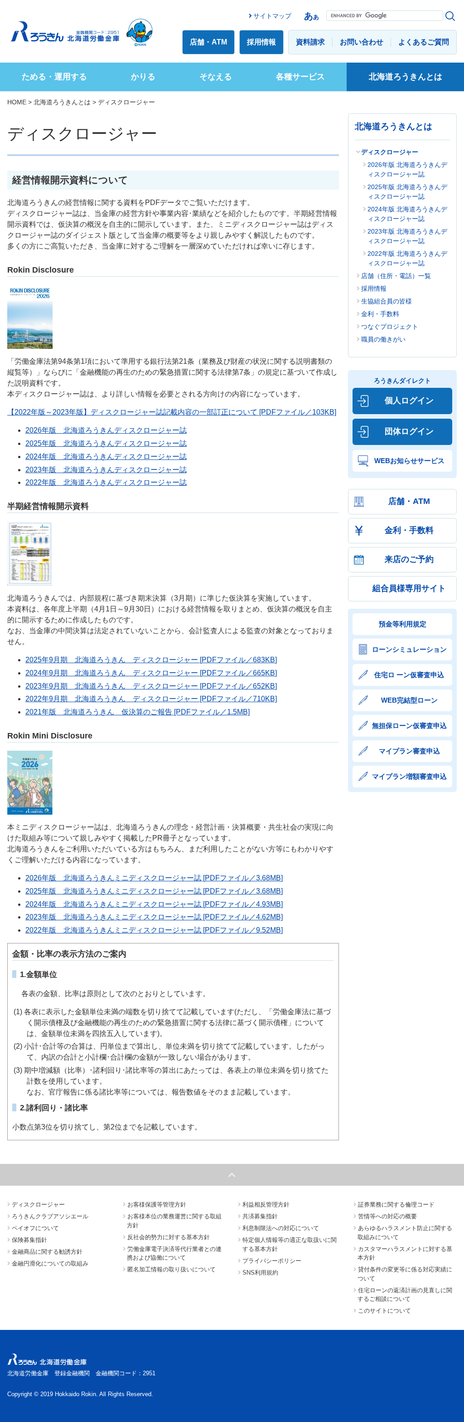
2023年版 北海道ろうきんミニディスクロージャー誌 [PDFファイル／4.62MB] (154, 917)
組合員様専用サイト (409, 588)
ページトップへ (232, 1175)
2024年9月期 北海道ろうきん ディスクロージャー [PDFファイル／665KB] (151, 673)
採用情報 (261, 42)
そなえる (215, 76)
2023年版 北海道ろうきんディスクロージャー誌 (106, 470)
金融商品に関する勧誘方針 (47, 1251)
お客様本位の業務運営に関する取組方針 (174, 1221)
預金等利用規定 (402, 624)
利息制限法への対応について (280, 1228)
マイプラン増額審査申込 (409, 776)
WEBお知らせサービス (409, 460)
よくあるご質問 (423, 42)
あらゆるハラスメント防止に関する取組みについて (405, 1233)
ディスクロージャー (389, 152)
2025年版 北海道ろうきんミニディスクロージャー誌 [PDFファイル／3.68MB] (154, 891)
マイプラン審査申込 (409, 751)
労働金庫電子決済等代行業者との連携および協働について (174, 1253)
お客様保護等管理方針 (156, 1204)
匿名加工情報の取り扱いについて (171, 1269)
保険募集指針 (29, 1239)
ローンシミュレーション (409, 649)
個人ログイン (409, 400)
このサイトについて (384, 1310)
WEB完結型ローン (409, 700)
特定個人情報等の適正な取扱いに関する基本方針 (289, 1244)
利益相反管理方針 (266, 1204)
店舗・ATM (208, 42)
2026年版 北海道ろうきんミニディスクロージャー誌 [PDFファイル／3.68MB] (154, 878)
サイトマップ (272, 16)
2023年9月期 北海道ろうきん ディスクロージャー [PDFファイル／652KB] (151, 686)
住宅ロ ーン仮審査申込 (409, 675)
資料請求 (310, 42)
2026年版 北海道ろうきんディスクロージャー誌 (106, 430)
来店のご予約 (409, 559)
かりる (143, 76)
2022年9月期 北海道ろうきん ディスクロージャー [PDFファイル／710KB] (151, 699)
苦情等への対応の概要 (387, 1216)
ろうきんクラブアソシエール (50, 1216)
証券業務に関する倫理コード (396, 1204)
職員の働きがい (383, 339)
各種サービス (300, 76)
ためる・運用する (54, 76)
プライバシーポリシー (271, 1260)
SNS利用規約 (260, 1272)
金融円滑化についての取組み (50, 1263)
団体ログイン (409, 431)
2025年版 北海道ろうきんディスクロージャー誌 (106, 443)
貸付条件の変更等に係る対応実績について (405, 1274)
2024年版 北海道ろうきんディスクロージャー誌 (106, 456)
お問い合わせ (361, 42)
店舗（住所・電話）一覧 (396, 275)
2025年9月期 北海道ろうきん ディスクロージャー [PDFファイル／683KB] (151, 660)
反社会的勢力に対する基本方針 (168, 1237)
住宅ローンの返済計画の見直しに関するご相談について (405, 1295)
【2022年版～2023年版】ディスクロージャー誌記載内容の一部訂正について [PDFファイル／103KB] (171, 412)
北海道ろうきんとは (405, 76)
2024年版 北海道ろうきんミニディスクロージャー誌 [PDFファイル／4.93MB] (154, 904)
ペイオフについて (35, 1228)
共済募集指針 (260, 1216)
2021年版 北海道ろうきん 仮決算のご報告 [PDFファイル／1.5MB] (137, 712)
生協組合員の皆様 (386, 301)
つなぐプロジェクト (389, 326)
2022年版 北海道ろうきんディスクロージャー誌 (106, 482)
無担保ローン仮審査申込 (409, 725)
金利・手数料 (380, 314)
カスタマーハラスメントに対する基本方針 (405, 1253)
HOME (16, 102)
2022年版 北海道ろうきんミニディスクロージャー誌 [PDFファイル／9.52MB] (154, 930)
